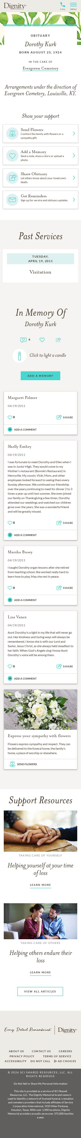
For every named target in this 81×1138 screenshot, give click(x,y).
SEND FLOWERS (27, 764)
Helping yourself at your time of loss (40, 865)
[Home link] (15, 6)
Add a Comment (25, 429)
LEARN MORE (40, 884)
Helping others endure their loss (40, 952)
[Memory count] (23, 339)
